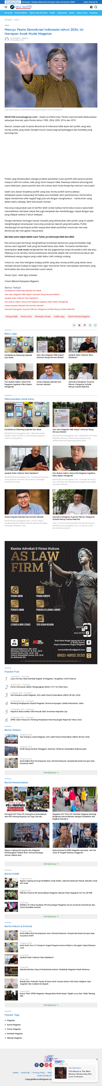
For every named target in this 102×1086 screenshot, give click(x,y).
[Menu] (6, 7)
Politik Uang (59, 316)
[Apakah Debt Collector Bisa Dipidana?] (83, 345)
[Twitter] (41, 1065)
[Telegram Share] (90, 325)
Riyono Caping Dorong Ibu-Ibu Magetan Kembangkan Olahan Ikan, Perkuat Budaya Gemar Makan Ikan (24, 852)
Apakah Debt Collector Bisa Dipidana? (22, 298)
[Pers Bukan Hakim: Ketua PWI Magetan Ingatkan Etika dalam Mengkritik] (19, 371)
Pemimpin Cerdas (43, 316)
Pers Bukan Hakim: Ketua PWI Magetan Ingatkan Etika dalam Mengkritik (36, 302)
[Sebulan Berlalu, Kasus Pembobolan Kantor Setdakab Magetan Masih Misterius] (11, 971)
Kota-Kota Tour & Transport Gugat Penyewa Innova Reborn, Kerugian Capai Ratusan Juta (57, 946)
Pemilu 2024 (26, 316)
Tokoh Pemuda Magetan (79, 316)
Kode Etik (25, 1072)
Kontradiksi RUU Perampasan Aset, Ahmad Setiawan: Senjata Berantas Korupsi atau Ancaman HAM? (57, 762)
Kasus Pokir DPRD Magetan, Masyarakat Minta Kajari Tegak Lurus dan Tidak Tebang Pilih (57, 994)
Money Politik (12, 316)
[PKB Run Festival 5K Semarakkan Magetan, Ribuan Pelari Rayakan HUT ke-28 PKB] (11, 895)
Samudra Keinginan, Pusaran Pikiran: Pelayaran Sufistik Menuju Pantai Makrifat (40, 309)
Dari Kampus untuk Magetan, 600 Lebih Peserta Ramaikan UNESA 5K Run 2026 (45, 695)
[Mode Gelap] (91, 7)
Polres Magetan (14, 1029)
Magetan (25, 38)
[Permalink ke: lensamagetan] (7, 39)
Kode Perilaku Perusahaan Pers (51, 1075)
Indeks (15, 1072)
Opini (7, 25)
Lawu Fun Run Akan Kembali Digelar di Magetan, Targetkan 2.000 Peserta (43, 679)
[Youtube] (51, 1065)
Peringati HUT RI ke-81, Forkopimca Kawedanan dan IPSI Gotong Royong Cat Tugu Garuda (26, 815)
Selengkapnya (50, 772)
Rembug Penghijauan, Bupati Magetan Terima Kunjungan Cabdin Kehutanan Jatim (47, 703)
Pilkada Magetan (14, 1038)
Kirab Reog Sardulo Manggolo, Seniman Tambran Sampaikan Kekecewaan (53, 749)
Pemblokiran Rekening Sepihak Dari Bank (23, 290)
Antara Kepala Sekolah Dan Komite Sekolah (24, 305)
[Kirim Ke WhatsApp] (95, 325)
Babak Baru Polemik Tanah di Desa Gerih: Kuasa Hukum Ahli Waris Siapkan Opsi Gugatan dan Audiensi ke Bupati (55, 982)
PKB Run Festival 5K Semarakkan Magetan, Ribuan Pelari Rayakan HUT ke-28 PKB (56, 893)
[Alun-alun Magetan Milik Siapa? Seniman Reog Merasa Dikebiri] (51, 345)
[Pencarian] (95, 7)
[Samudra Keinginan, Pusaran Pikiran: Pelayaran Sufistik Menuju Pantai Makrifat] (83, 371)
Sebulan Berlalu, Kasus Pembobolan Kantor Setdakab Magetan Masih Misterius (55, 969)
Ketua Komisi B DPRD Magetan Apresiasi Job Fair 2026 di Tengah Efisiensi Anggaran (74, 851)
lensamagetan (15, 38)
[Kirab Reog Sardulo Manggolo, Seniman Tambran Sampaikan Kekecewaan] (11, 751)
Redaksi (51, 1072)
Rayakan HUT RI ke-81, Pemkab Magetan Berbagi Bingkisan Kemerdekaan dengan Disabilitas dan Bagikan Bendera (74, 816)
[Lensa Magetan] (20, 7)
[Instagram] (46, 1065)
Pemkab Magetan (15, 1033)
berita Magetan (14, 1025)
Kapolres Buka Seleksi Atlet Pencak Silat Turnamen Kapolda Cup (39, 711)
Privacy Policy (39, 1072)
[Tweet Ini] (79, 325)
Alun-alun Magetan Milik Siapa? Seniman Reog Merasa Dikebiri (32, 294)
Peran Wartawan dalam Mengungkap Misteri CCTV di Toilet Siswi (39, 687)
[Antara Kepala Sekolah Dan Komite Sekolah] (51, 371)
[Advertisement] (51, 156)
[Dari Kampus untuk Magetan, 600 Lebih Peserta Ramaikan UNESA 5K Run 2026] (11, 739)
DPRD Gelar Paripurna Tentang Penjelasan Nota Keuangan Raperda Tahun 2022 (46, 720)
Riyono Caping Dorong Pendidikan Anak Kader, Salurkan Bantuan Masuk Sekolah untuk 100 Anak (58, 882)
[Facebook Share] (74, 325)
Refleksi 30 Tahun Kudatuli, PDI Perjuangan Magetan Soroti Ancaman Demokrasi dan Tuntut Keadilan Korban (57, 906)
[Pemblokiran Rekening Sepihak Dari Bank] (19, 345)
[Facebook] (37, 1065)
